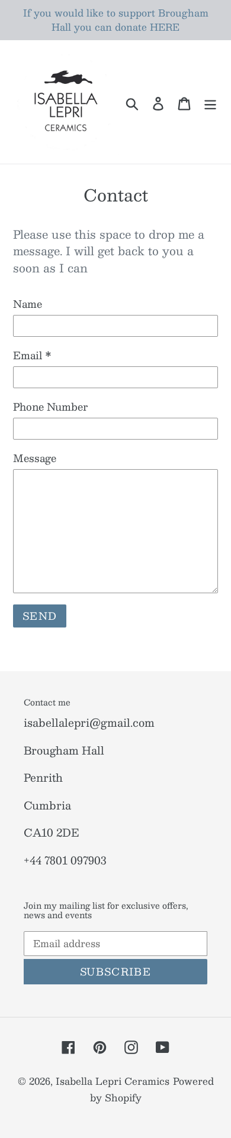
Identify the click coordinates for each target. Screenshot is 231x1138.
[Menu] (210, 101)
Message (34, 458)
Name (27, 304)
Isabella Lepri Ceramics (112, 1081)
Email (32, 355)
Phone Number (50, 407)
